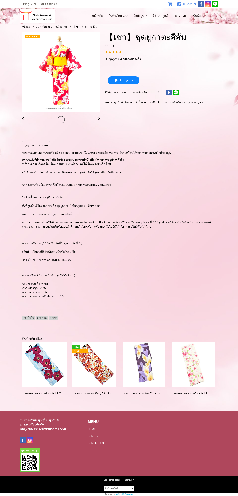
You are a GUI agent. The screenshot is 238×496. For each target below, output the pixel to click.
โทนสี (151, 102)
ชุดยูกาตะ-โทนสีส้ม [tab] (36, 145)
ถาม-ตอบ (181, 15)
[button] (213, 16)
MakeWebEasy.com (124, 494)
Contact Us (96, 443)
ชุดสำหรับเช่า (177, 102)
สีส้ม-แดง (162, 102)
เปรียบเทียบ (141, 92)
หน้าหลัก (97, 15)
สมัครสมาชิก (49, 4)
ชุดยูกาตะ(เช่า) (195, 102)
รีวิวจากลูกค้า (161, 15)
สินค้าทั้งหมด (117, 15)
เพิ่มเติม (197, 15)
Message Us (125, 80)
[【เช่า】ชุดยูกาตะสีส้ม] (61, 72)
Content (94, 436)
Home (91, 429)
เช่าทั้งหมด (140, 102)
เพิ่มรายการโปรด (117, 92)
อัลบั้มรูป (139, 15)
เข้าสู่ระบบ (29, 4)
